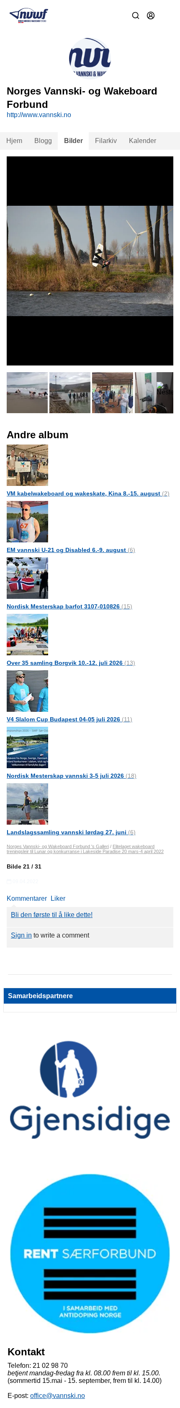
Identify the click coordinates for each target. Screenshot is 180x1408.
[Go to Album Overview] (27, 464)
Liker (58, 898)
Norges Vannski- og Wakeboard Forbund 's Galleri (58, 846)
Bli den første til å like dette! (52, 914)
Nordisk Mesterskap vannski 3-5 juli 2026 (71, 775)
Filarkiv (106, 140)
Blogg (43, 140)
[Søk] (135, 15)
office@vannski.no (57, 1395)
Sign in (21, 935)
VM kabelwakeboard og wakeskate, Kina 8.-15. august (88, 493)
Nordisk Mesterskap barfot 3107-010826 (69, 606)
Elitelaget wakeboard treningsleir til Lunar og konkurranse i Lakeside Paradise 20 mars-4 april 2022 (85, 849)
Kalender (142, 140)
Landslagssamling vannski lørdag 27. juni (71, 832)
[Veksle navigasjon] (165, 15)
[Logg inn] (150, 15)
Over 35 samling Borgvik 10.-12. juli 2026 (71, 662)
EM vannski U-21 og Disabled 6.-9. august (71, 550)
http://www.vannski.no (39, 114)
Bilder (73, 140)
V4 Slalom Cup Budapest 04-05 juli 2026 (69, 719)
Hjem (14, 140)
